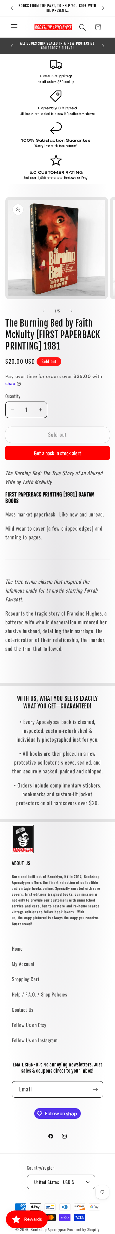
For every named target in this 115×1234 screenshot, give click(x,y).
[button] (14, 27)
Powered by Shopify (83, 1229)
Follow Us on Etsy (29, 1025)
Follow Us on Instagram (35, 1040)
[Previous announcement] (11, 8)
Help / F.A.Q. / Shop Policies (39, 994)
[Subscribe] (95, 1089)
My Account (23, 963)
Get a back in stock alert (57, 453)
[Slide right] (71, 311)
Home (17, 948)
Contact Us (22, 1009)
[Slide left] (43, 311)
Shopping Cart (25, 979)
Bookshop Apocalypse (48, 1229)
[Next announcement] (103, 8)
